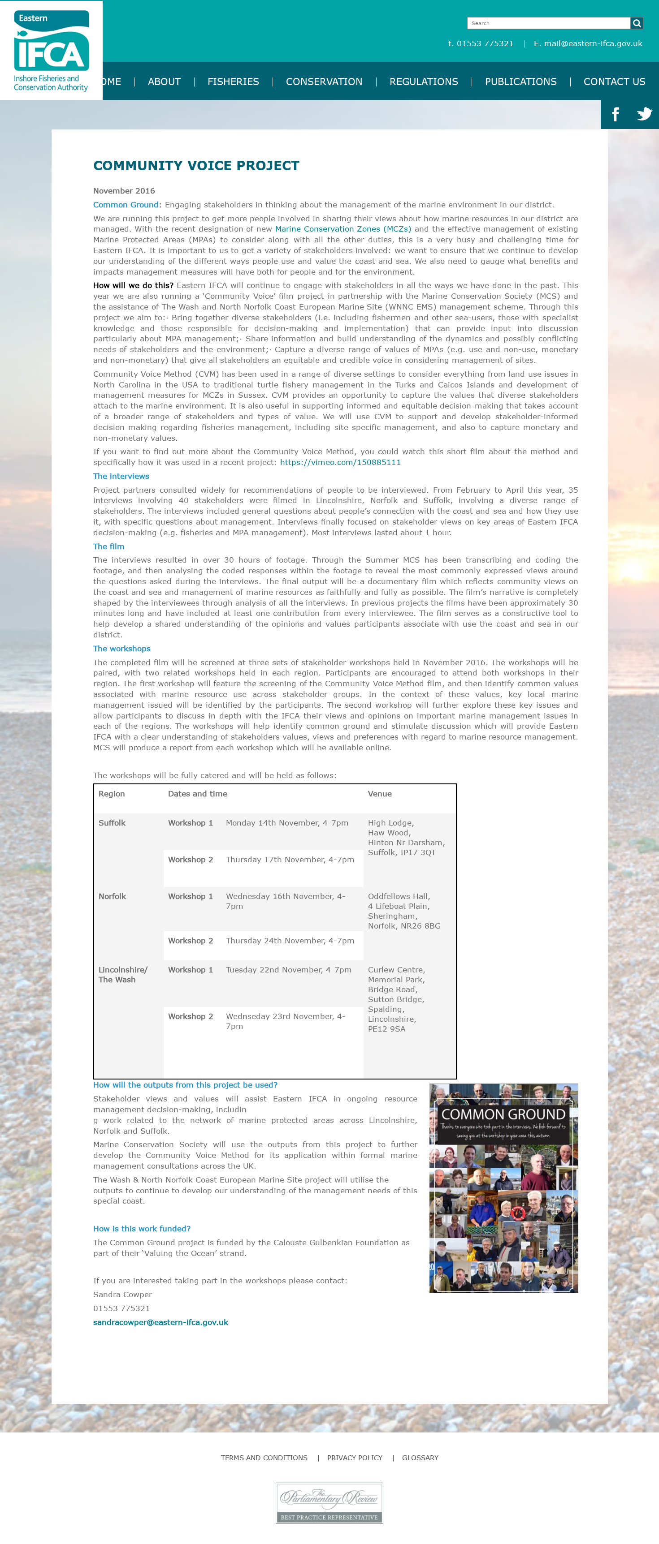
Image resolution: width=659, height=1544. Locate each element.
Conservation (324, 81)
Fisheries (233, 81)
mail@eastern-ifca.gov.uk (593, 43)
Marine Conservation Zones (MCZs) (343, 228)
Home (106, 81)
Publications (521, 81)
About (164, 81)
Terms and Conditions (264, 1458)
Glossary (420, 1458)
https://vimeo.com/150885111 (340, 462)
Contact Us (615, 81)
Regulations (424, 81)
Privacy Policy (354, 1458)
